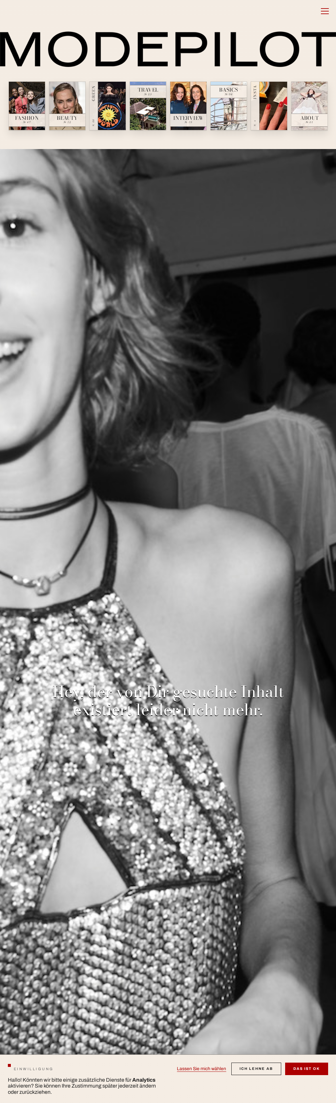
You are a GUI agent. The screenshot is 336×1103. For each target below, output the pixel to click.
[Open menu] (325, 11)
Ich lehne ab (256, 1069)
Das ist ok (306, 1069)
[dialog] (168, 1078)
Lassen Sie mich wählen (201, 1068)
